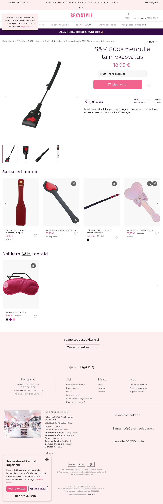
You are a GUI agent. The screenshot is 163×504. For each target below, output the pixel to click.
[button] (5, 96)
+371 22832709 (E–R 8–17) (18, 3)
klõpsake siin (26, 26)
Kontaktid (102, 388)
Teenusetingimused (138, 388)
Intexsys (91, 495)
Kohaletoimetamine (75, 384)
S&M (158, 102)
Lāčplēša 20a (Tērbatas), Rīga (58, 423)
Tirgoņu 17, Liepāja (53, 426)
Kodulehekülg (9, 41)
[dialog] (27, 478)
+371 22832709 (36, 390)
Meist (100, 384)
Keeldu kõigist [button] (38, 488)
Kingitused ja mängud (134, 25)
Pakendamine (72, 388)
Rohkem (49, 453)
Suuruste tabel (73, 395)
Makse (69, 391)
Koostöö (101, 391)
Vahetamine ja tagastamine (79, 398)
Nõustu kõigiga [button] (17, 488)
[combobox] (47, 459)
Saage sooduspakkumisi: (81, 339)
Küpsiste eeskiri (136, 391)
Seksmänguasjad (60, 25)
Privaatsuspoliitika (138, 384)
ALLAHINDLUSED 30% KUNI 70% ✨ (81, 32)
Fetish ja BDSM (83, 25)
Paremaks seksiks (106, 25)
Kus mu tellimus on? (75, 402)
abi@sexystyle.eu (34, 394)
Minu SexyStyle (151, 3)
